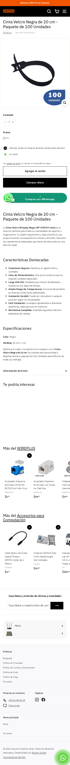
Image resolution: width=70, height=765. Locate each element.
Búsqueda (7, 658)
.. (3, 729)
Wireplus (7, 33)
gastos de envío (13, 163)
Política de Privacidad (13, 663)
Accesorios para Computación (23, 517)
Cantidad (8, 115)
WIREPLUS (26, 448)
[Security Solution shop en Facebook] (43, 700)
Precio (6, 132)
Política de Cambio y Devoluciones (19, 667)
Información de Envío (15, 371)
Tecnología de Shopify (14, 757)
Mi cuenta (7, 681)
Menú (5, 724)
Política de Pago (10, 677)
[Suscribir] (56, 605)
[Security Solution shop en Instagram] (37, 700)
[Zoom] (64, 102)
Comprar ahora (35, 182)
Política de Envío (10, 672)
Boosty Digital (39, 753)
